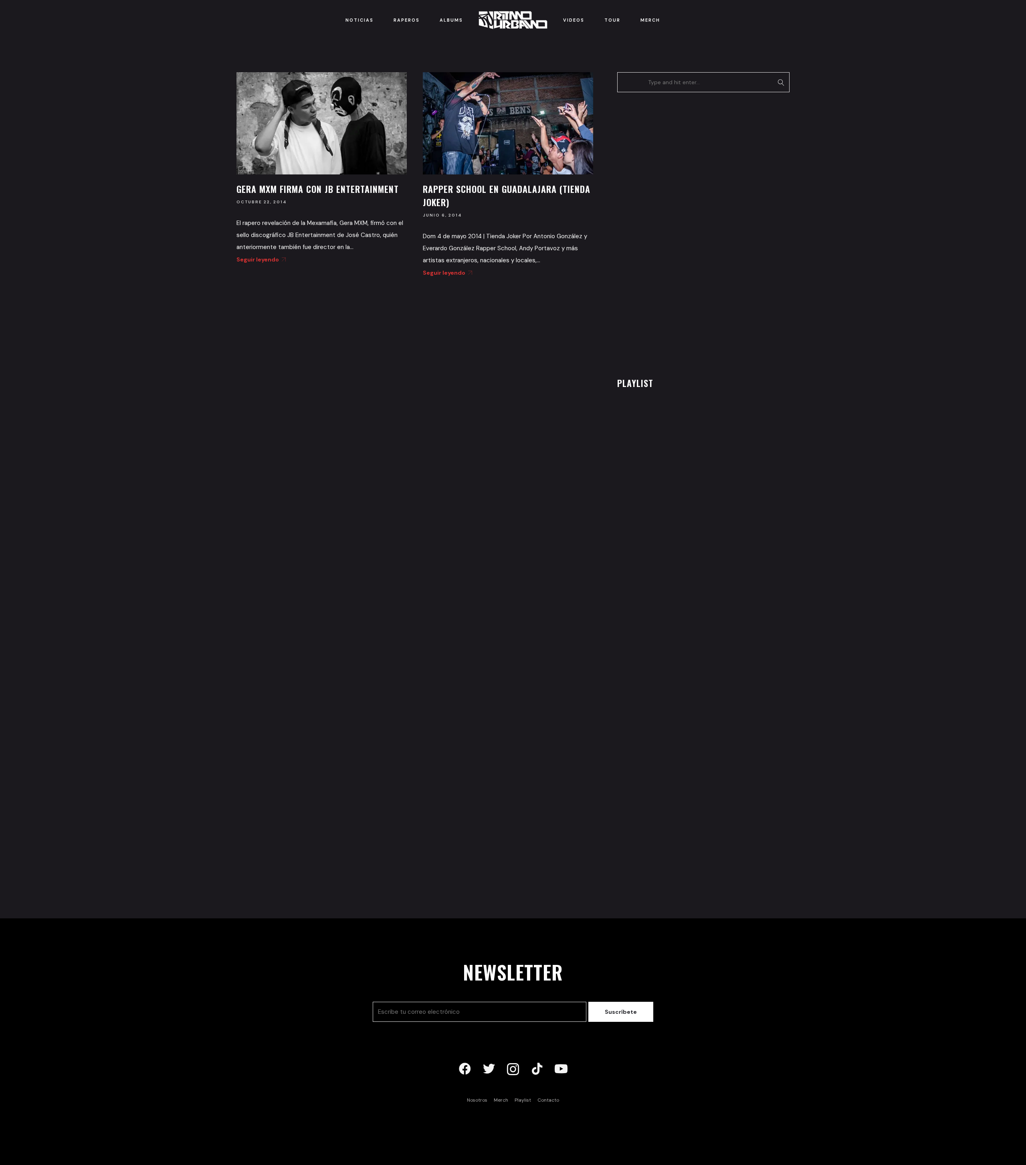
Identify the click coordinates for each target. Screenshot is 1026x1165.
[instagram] (513, 1069)
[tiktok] (537, 1069)
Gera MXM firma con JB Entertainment (317, 188)
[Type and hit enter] (781, 82)
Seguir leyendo (257, 259)
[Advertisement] (677, 232)
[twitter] (489, 1069)
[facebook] (465, 1069)
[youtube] (561, 1069)
